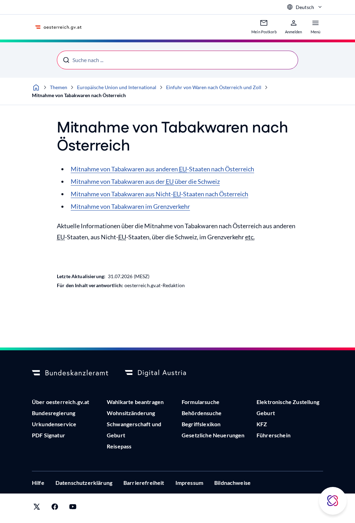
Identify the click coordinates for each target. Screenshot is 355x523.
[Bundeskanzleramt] (70, 373)
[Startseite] (36, 87)
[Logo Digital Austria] (163, 373)
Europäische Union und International (116, 87)
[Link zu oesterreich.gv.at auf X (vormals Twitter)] (37, 508)
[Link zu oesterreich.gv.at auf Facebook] (55, 508)
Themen (58, 87)
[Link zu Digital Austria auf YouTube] (73, 508)
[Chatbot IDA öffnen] (333, 501)
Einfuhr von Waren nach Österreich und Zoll (213, 87)
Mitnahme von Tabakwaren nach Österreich (79, 95)
